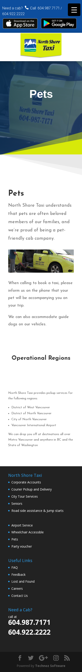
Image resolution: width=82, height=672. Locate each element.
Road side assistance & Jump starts (37, 510)
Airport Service (22, 525)
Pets (14, 539)
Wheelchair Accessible (27, 532)
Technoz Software (50, 666)
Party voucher (21, 546)
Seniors (16, 503)
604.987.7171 (49, 8)
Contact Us (19, 595)
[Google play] (59, 27)
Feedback (18, 574)
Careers (17, 588)
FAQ (14, 567)
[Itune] (20, 27)
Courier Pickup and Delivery (31, 489)
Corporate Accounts (26, 482)
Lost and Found (23, 581)
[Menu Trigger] (74, 9)
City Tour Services (24, 496)
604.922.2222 (13, 14)
